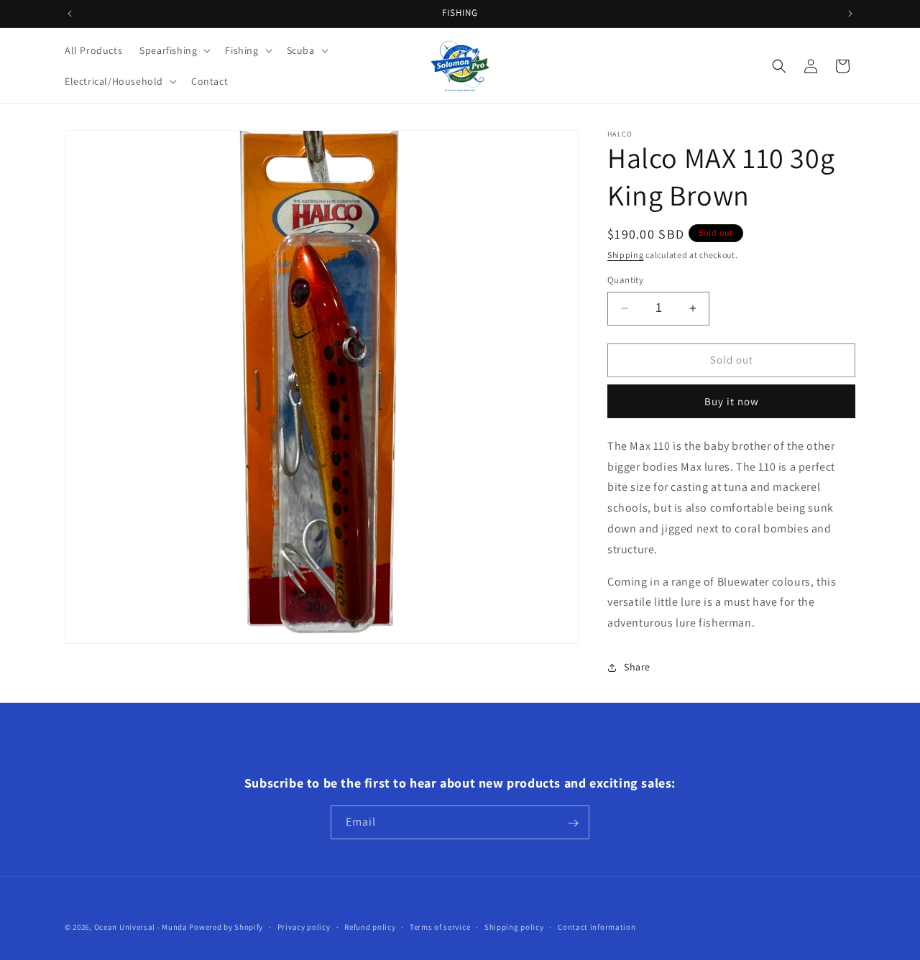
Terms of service (440, 926)
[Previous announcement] (70, 13)
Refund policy (369, 926)
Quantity (625, 280)
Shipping (625, 254)
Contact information (596, 926)
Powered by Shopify (226, 927)
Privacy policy (304, 926)
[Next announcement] (850, 13)
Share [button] (637, 666)
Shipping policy (514, 926)
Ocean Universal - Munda (141, 927)
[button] (173, 50)
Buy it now (731, 401)
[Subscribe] (573, 823)
